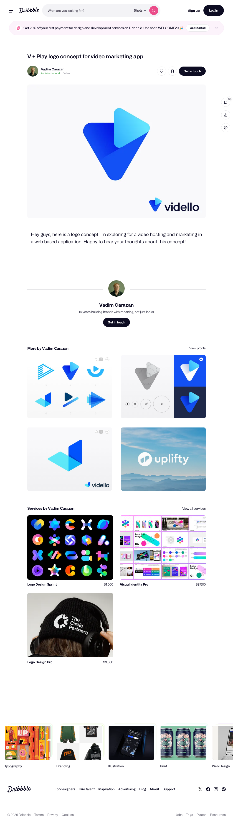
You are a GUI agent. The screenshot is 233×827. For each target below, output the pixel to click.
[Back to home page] (29, 10)
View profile (197, 348)
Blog (142, 789)
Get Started (198, 28)
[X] (200, 789)
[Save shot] (172, 71)
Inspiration (106, 789)
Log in (213, 10)
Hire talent (87, 789)
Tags (189, 815)
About (154, 789)
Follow (66, 73)
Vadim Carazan (52, 69)
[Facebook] (208, 789)
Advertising (127, 789)
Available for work (51, 73)
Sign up (194, 10)
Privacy (52, 815)
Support (169, 789)
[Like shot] (161, 71)
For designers (65, 789)
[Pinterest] (224, 789)
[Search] (153, 10)
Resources (218, 815)
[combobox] (86, 10)
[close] (216, 28)
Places (201, 815)
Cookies (68, 815)
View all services (194, 508)
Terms (39, 815)
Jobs (179, 815)
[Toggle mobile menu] (12, 10)
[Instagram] (216, 789)
